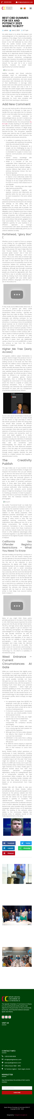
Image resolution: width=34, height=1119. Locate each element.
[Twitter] (9, 1017)
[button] (30, 8)
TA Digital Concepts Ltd (20, 1115)
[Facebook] (3, 1017)
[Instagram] (6, 1017)
